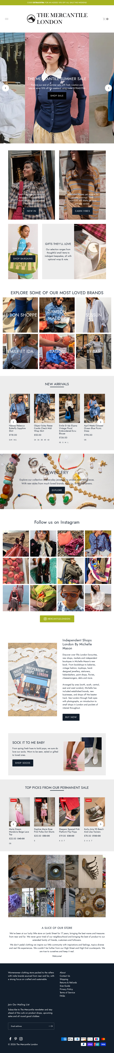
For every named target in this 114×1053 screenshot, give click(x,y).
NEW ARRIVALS (57, 384)
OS (85, 440)
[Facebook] (10, 1039)
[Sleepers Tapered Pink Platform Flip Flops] (69, 811)
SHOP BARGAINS (23, 258)
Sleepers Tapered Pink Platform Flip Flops (69, 830)
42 (48, 440)
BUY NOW (71, 717)
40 (45, 440)
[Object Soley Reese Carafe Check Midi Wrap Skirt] (44, 408)
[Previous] (5, 88)
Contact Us (65, 975)
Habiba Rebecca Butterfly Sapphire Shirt (17, 428)
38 (42, 440)
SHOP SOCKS (22, 762)
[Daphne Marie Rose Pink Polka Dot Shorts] (44, 811)
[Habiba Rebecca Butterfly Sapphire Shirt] (19, 408)
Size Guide (65, 985)
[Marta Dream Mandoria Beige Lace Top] (19, 811)
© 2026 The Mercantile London (23, 1044)
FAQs (62, 995)
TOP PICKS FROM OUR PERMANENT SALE (57, 787)
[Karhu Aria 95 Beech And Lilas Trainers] (94, 811)
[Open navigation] (7, 19)
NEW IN (31, 211)
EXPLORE (57, 97)
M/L (15, 440)
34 (35, 440)
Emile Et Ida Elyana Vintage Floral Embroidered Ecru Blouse (68, 429)
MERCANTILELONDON (59, 618)
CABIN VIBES (82, 211)
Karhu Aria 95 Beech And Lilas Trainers (94, 830)
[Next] (108, 88)
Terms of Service (67, 992)
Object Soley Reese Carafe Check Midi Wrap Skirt (43, 428)
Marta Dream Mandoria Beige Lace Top (19, 832)
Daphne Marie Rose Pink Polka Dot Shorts (44, 830)
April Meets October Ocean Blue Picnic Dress (93, 428)
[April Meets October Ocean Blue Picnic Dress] (94, 408)
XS (60, 442)
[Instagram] (21, 1039)
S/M (10, 440)
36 (38, 440)
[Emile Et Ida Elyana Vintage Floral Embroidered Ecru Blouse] (69, 408)
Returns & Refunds (68, 982)
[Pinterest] (15, 1039)
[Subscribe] (50, 1026)
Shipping (64, 979)
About (62, 972)
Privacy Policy (66, 989)
